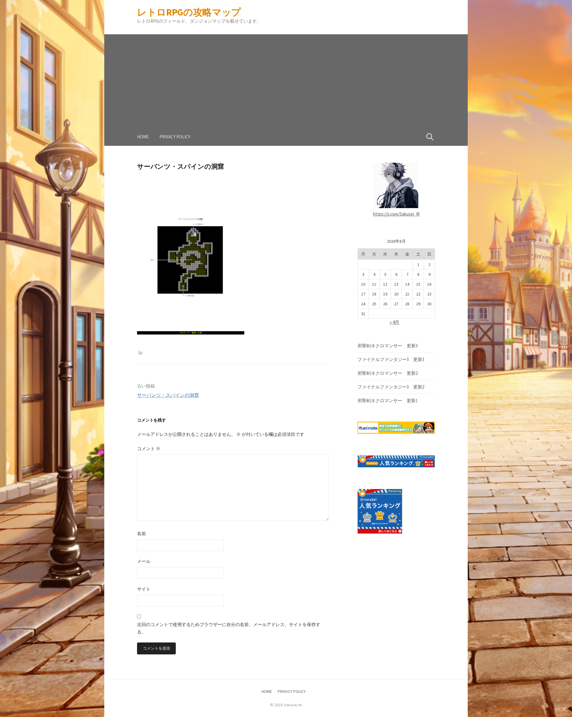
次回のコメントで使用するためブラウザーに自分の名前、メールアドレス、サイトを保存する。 (228, 628)
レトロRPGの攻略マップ (189, 12)
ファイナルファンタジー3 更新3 (391, 359)
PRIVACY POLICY (174, 137)
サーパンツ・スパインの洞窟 (168, 395)
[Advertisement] (286, 76)
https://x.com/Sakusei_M (396, 214)
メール (143, 561)
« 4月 (394, 322)
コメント (148, 448)
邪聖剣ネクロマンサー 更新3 (388, 346)
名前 (141, 533)
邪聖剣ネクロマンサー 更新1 (388, 400)
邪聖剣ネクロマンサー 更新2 (388, 373)
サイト (143, 589)
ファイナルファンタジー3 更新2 (391, 387)
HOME (143, 137)
